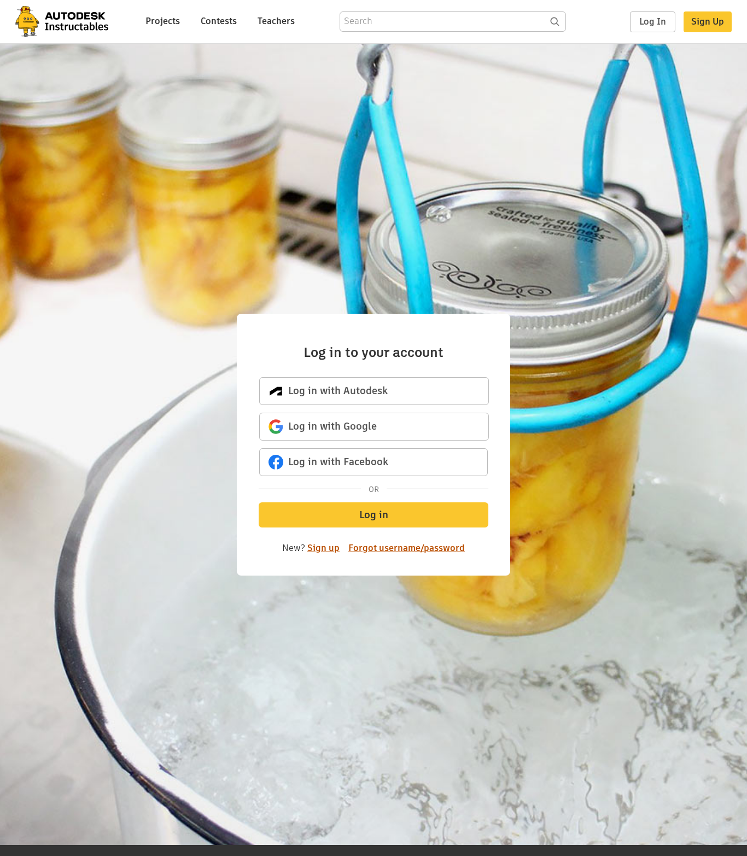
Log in (373, 514)
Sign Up (707, 21)
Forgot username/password (406, 548)
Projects (162, 21)
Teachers (276, 21)
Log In (652, 21)
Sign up (323, 548)
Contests (219, 21)
